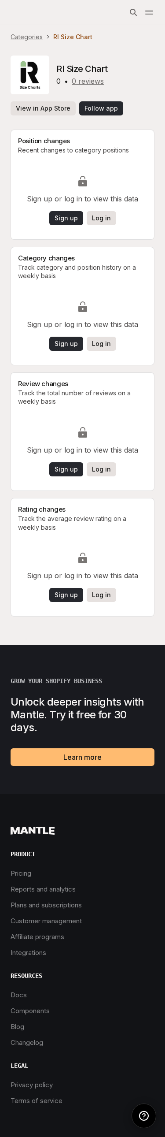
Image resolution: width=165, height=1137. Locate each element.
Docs (19, 995)
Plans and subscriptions (46, 905)
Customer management (46, 921)
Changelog (27, 1042)
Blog (17, 1026)
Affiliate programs (37, 937)
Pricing (21, 873)
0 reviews (88, 81)
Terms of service (36, 1100)
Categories (27, 37)
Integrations (28, 952)
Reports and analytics (43, 889)
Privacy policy (32, 1085)
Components (30, 1011)
